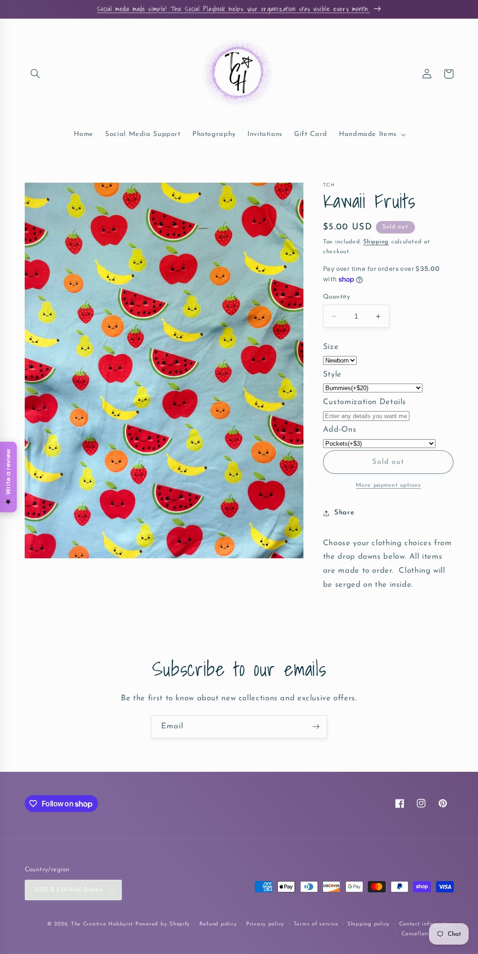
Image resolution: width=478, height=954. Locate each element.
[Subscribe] (316, 726)
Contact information (426, 924)
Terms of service (316, 924)
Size (331, 347)
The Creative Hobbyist (102, 924)
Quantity (336, 297)
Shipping (376, 242)
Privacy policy (265, 924)
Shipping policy (368, 924)
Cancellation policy (427, 934)
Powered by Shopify (162, 924)
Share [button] (344, 512)
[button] (35, 74)
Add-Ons (339, 430)
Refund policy (218, 924)
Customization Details (364, 402)
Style (332, 374)
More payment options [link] (388, 485)
